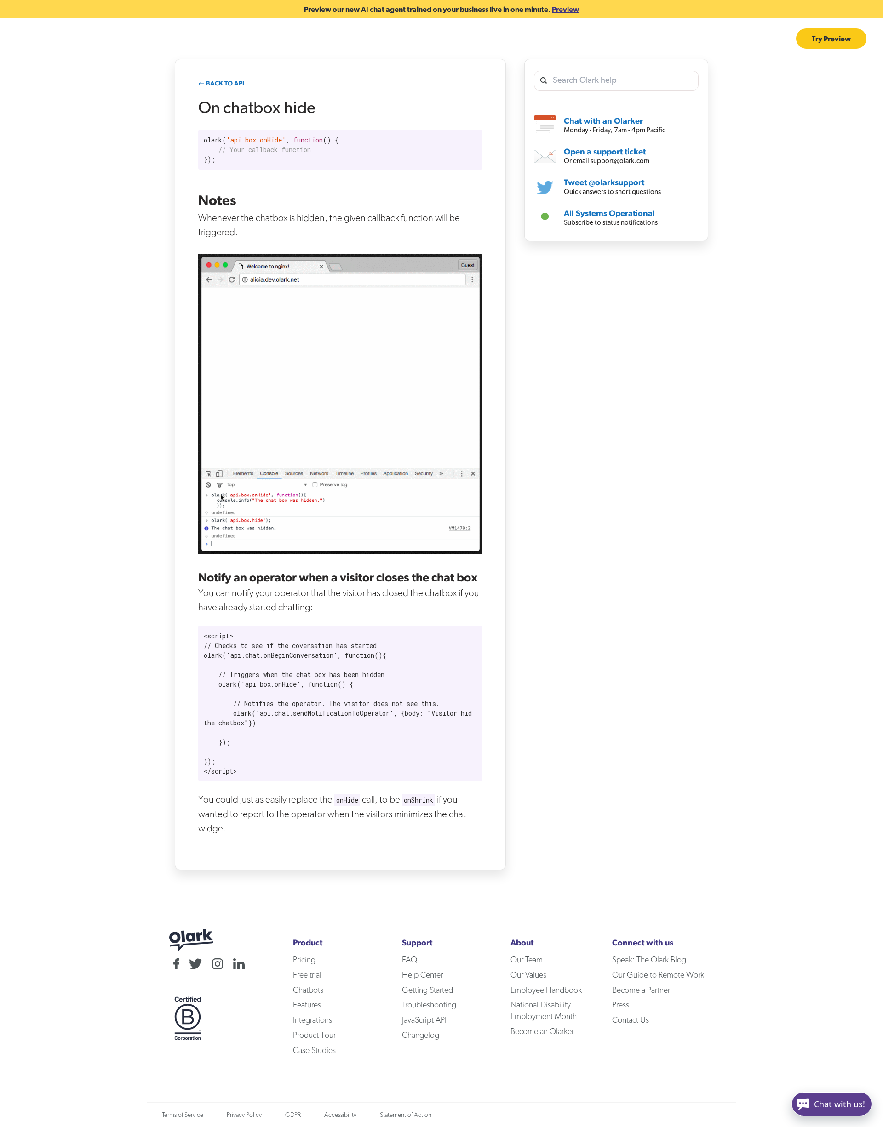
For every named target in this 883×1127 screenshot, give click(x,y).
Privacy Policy (244, 1115)
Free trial (307, 975)
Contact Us (630, 1020)
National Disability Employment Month (543, 1011)
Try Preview (831, 38)
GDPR (293, 1115)
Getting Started (427, 990)
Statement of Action (405, 1115)
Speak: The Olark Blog (649, 960)
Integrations (730, 38)
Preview (565, 9)
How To (175, 38)
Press (620, 1005)
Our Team (526, 960)
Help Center (422, 975)
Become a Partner (641, 990)
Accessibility (340, 1115)
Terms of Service (182, 1115)
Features (113, 38)
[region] (340, 150)
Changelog (420, 1035)
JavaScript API (424, 1020)
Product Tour (314, 1035)
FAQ (409, 960)
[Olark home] (51, 38)
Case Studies (672, 38)
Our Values (528, 975)
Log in (775, 38)
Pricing (619, 38)
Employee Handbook (546, 990)
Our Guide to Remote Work (658, 975)
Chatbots (569, 38)
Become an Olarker (542, 1032)
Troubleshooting (429, 1005)
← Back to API (221, 83)
